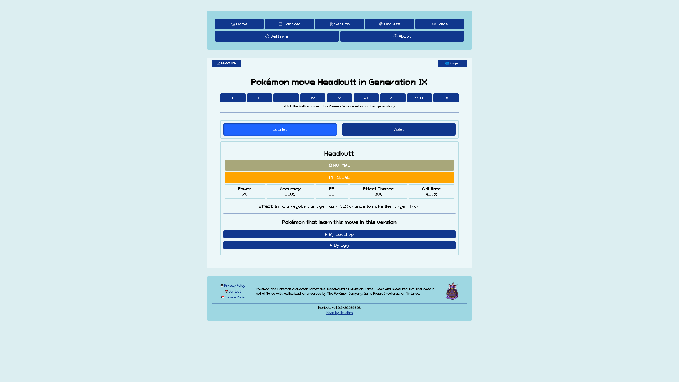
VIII (419, 98)
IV (313, 98)
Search (342, 23)
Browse (392, 23)
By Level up (341, 234)
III (286, 98)
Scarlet (280, 129)
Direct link (228, 63)
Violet (399, 129)
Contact (235, 291)
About (405, 36)
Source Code (235, 297)
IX (446, 98)
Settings (279, 36)
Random (292, 23)
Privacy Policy (234, 286)
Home (242, 23)
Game (442, 23)
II (259, 98)
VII (393, 98)
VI (366, 98)
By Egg (341, 245)
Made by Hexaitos (339, 313)
